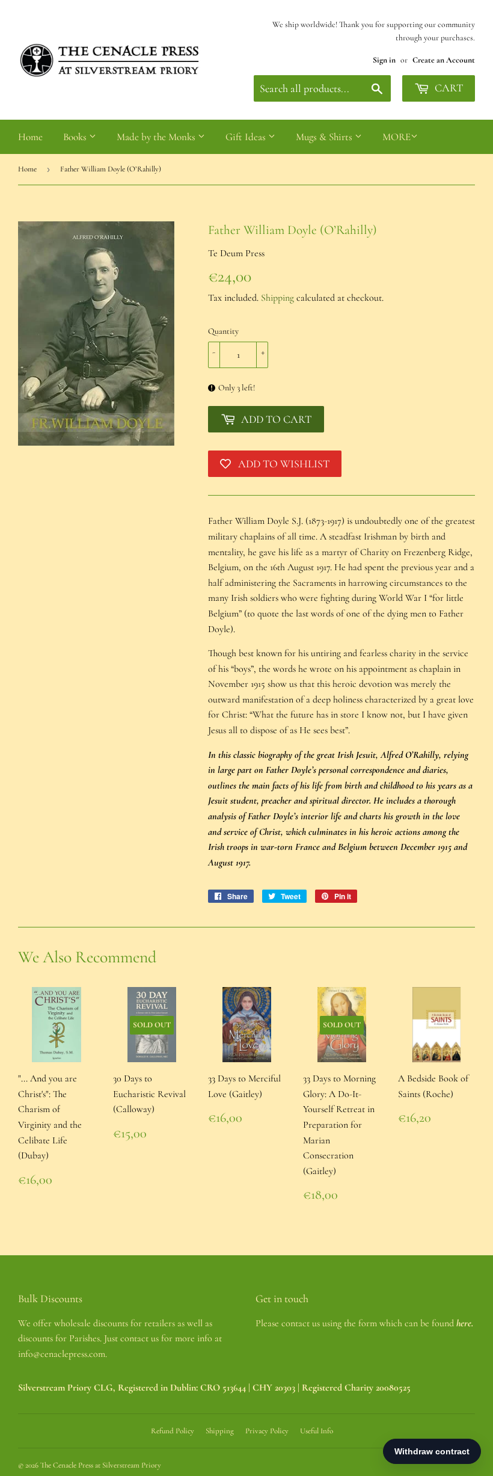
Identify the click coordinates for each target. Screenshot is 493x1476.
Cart (447, 87)
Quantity (223, 331)
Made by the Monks (157, 137)
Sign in (384, 60)
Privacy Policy (267, 1431)
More (396, 137)
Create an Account (443, 60)
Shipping (277, 298)
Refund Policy (172, 1431)
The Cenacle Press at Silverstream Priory (100, 1465)
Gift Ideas (246, 137)
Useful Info (316, 1431)
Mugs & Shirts (325, 137)
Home (30, 137)
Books (76, 137)
